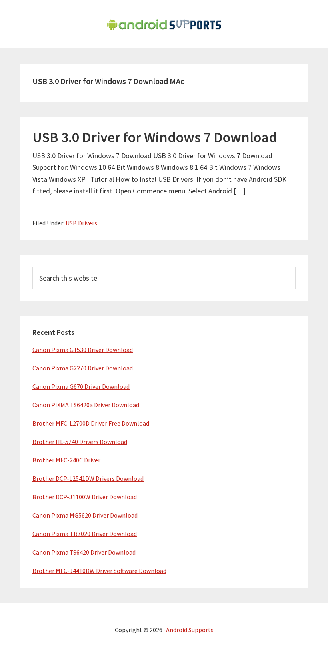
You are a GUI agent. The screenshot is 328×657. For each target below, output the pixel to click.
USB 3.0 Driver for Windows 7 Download (154, 137)
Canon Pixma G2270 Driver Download (82, 368)
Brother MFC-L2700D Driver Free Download (90, 423)
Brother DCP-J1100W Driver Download (84, 497)
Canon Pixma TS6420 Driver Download (84, 552)
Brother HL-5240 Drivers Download (79, 442)
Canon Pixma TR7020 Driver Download (84, 534)
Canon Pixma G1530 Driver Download (82, 350)
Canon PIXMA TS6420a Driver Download (85, 405)
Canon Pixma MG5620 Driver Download (85, 515)
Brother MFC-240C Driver (66, 460)
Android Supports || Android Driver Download (164, 24)
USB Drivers (81, 223)
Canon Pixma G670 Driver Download (81, 386)
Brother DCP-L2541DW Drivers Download (88, 478)
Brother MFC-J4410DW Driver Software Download (99, 571)
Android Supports (190, 630)
